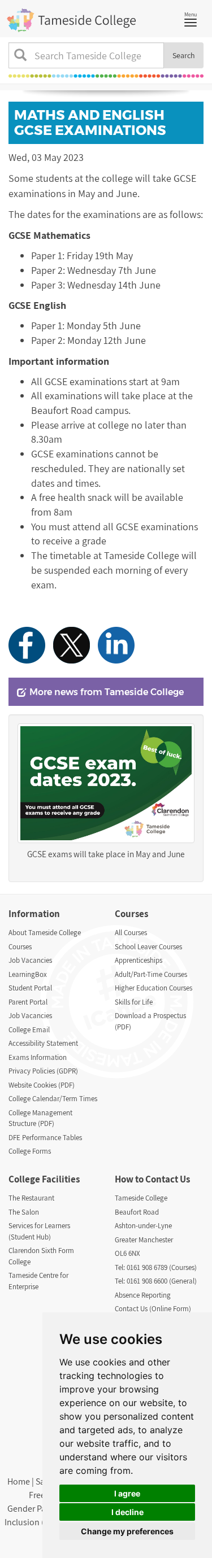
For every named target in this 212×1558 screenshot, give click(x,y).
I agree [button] (127, 1493)
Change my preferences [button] (127, 1531)
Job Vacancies (30, 960)
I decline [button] (127, 1512)
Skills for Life (134, 1002)
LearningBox (27, 974)
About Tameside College (44, 932)
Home (18, 1481)
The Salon (23, 1212)
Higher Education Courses (153, 988)
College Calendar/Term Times (52, 1098)
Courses (20, 947)
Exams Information (37, 1057)
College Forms (29, 1151)
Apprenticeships (138, 960)
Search (183, 55)
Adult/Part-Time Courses (151, 974)
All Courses (131, 932)
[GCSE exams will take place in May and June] (106, 783)
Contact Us (167, 1179)
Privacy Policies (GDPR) (43, 1071)
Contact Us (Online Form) (153, 1308)
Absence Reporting (143, 1295)
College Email (29, 1030)
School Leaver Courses (148, 947)
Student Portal (30, 988)
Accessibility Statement (43, 1043)
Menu (193, 17)
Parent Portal (27, 1002)
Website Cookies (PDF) (41, 1085)
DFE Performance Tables (45, 1137)
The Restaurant (31, 1198)
